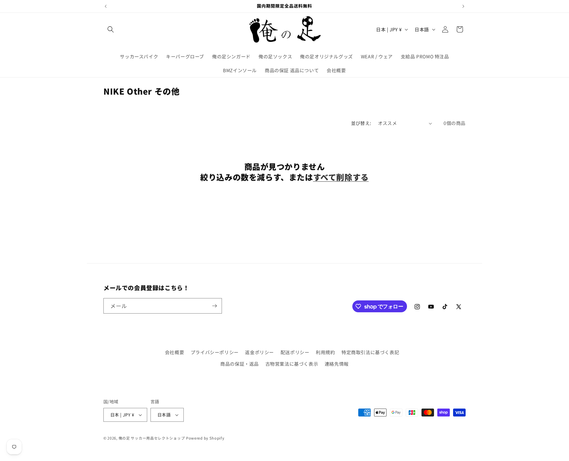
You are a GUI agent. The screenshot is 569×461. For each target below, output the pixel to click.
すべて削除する (341, 177)
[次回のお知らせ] (463, 6)
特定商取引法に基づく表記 (370, 352)
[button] (110, 29)
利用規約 (325, 352)
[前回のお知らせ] (105, 6)
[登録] (214, 306)
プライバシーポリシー (215, 352)
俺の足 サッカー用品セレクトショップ (152, 438)
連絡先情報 (337, 363)
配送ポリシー (295, 352)
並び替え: (361, 123)
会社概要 (174, 352)
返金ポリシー (259, 352)
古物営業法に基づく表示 (291, 363)
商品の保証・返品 (239, 363)
